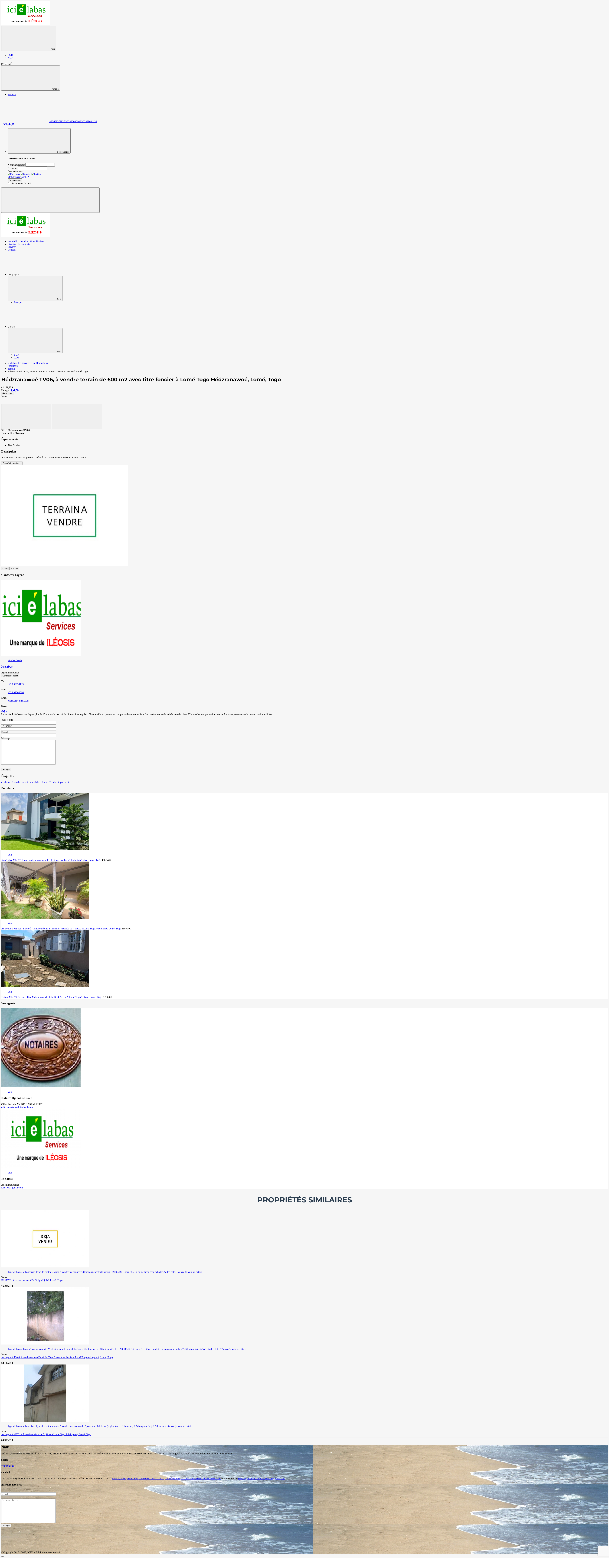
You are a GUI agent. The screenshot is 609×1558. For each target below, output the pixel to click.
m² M (6, 63)
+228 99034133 (16, 684)
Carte (5, 568)
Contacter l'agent (10, 676)
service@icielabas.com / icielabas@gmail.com (261, 1478)
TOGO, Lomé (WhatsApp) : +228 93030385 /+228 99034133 (189, 1478)
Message (5, 738)
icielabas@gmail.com (18, 700)
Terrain (52, 782)
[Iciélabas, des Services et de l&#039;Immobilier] (25, 24)
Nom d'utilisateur (16, 164)
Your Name (7, 719)
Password (12, 168)
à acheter (5, 782)
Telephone (6, 726)
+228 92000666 (16, 692)
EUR (52, 49)
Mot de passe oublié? (18, 177)
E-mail (4, 732)
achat (25, 782)
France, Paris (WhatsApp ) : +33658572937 (134, 1478)
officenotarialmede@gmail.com (17, 1107)
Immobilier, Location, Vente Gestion (26, 241)
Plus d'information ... (12, 463)
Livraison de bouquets (19, 244)
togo (60, 782)
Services (12, 247)
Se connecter (15, 180)
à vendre (16, 782)
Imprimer (8, 393)
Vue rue (14, 568)
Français (54, 89)
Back (58, 299)
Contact (11, 249)
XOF (10, 57)
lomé (44, 782)
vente (67, 782)
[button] (14, 174)
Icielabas (7, 666)
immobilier (35, 782)
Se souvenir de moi (21, 183)
